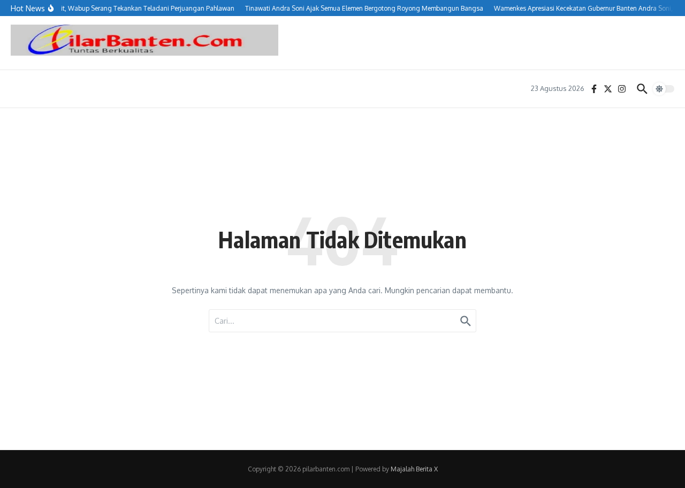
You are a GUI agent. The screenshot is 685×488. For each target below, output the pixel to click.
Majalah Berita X (414, 469)
